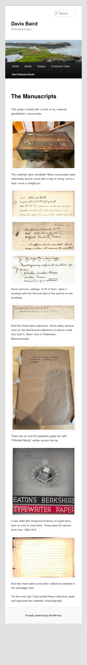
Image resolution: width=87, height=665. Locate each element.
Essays (41, 66)
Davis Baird (24, 23)
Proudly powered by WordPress (43, 615)
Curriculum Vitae (60, 66)
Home (15, 66)
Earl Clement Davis (23, 74)
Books (28, 66)
